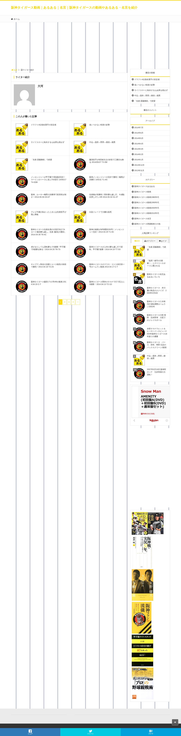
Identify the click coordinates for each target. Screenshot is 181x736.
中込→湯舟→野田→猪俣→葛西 (147, 95)
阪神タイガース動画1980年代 (146, 197)
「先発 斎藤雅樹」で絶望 (144, 101)
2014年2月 (138, 154)
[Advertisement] (90, 44)
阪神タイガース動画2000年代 (146, 208)
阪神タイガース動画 (142, 192)
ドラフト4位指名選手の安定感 (147, 79)
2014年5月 (138, 138)
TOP (15, 70)
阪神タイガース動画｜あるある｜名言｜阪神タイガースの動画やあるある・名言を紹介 (74, 7)
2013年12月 (139, 165)
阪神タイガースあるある (144, 186)
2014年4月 (138, 144)
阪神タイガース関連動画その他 (147, 224)
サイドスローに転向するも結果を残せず (151, 90)
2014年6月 (138, 133)
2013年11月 (139, 170)
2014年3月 (138, 149)
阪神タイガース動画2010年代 (146, 213)
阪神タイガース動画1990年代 (146, 202)
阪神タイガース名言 (142, 218)
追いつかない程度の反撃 (144, 85)
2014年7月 (138, 127)
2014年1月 (138, 160)
